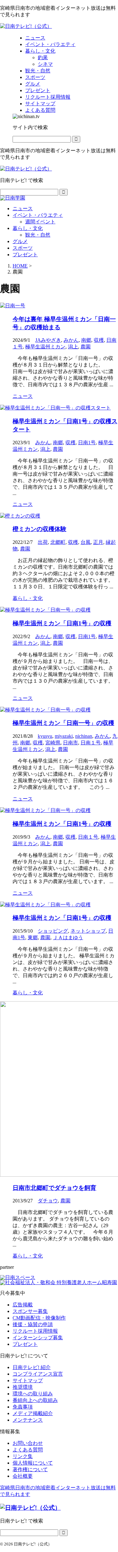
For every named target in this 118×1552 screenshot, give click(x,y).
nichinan (83, 736)
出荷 (43, 542)
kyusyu (45, 736)
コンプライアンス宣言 (38, 1374)
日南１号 (91, 742)
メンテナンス (28, 1420)
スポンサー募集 (30, 1311)
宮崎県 (52, 742)
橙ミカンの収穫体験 (39, 529)
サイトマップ (28, 1380)
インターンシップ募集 (38, 1337)
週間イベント (40, 221)
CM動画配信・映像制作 (39, 1317)
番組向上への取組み (35, 1400)
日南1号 (87, 442)
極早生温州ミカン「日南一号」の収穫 (63, 723)
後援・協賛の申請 (33, 1324)
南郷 (86, 340)
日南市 (70, 742)
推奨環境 (23, 1387)
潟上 (73, 346)
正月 (98, 542)
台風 (86, 542)
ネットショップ (88, 931)
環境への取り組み (33, 1393)
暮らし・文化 (28, 228)
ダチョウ (48, 1200)
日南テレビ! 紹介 (32, 1367)
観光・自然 (37, 234)
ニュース (23, 208)
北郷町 (57, 542)
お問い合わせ (28, 1443)
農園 (86, 346)
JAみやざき (48, 340)
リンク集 (23, 1456)
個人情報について (33, 1463)
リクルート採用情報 (35, 1331)
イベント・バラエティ (38, 215)
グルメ (20, 241)
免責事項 (23, 1406)
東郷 (33, 937)
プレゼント (25, 254)
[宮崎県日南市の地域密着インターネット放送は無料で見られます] (26, 26)
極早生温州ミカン (45, 346)
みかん (71, 340)
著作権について (30, 1469)
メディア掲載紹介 (33, 1413)
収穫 (99, 340)
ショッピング (53, 931)
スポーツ (23, 248)
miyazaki (64, 736)
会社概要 (23, 1476)
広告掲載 (23, 1304)
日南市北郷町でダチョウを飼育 (54, 1188)
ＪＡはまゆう (68, 937)
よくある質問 (28, 1449)
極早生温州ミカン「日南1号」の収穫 (62, 623)
